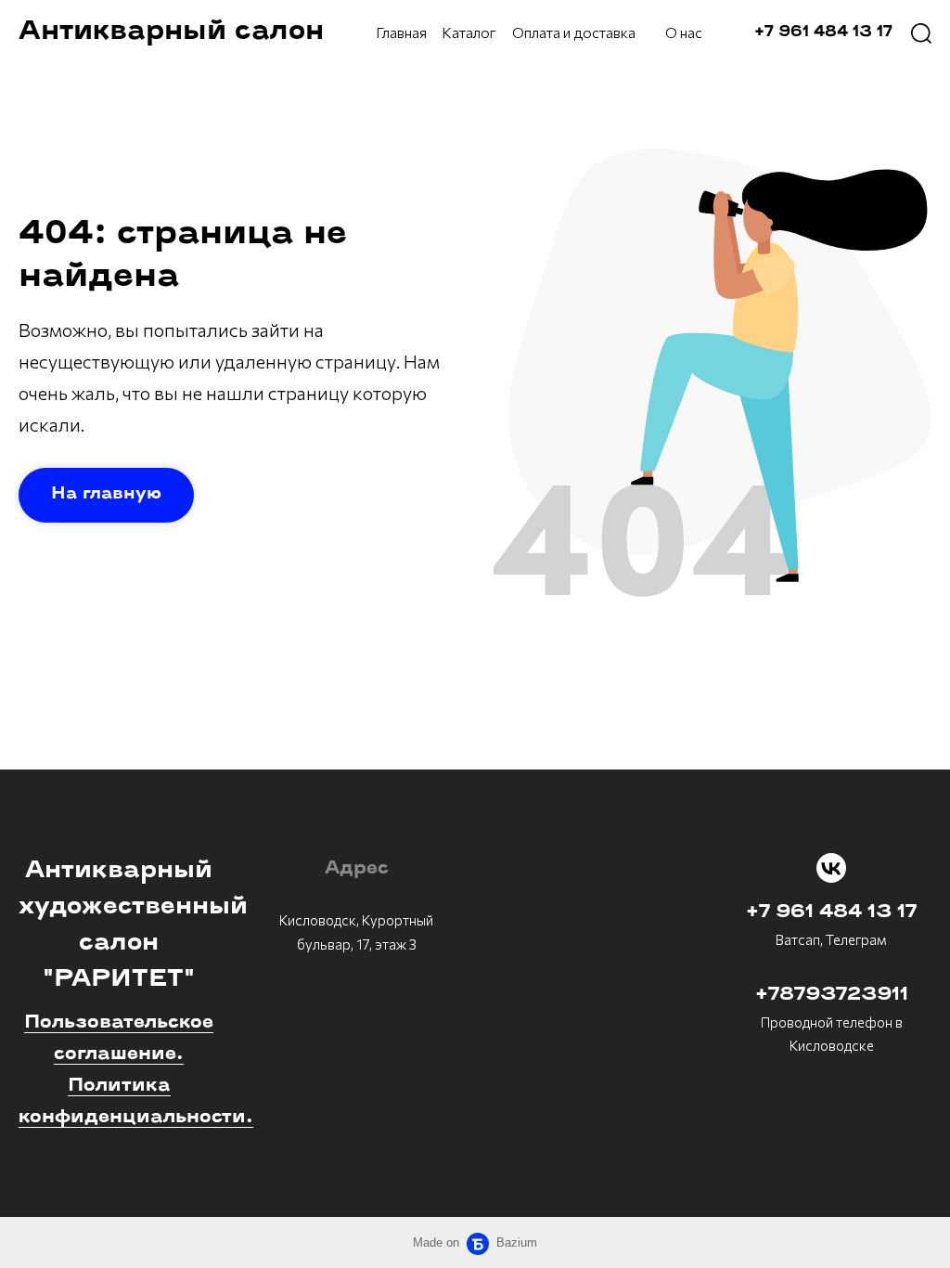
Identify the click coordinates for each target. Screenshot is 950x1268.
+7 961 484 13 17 (831, 912)
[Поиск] (921, 32)
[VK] (831, 868)
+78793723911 (831, 995)
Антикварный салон (171, 32)
